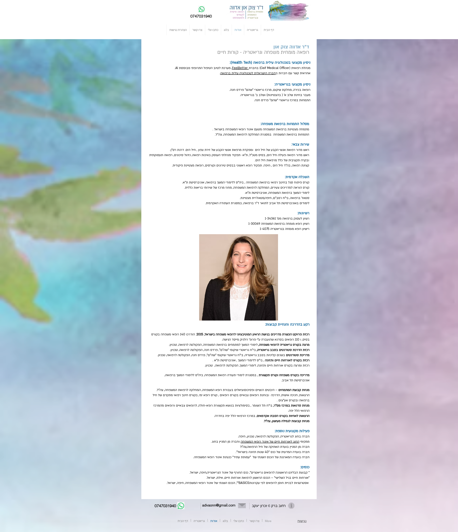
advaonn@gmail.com (218, 505)
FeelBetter (240, 68)
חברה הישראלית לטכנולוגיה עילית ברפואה (248, 73)
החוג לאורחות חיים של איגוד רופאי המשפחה (270, 442)
